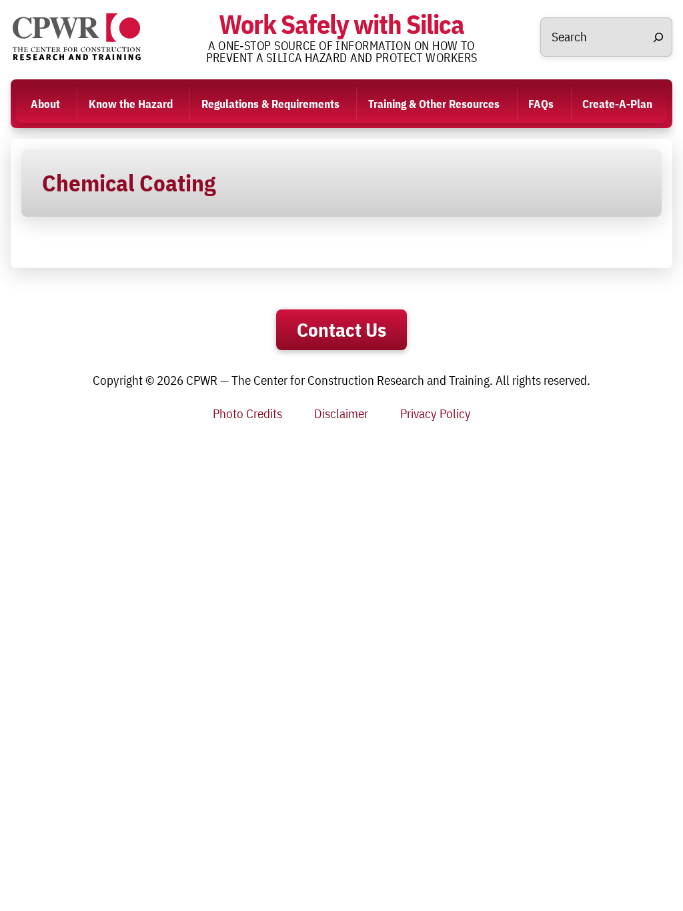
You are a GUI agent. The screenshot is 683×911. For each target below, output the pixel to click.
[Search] (658, 37)
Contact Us (341, 329)
